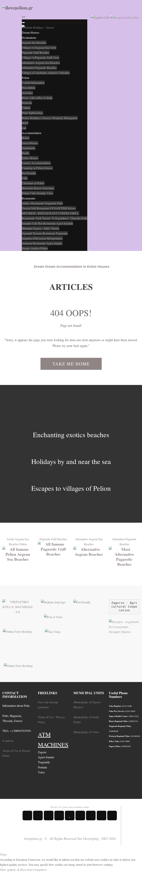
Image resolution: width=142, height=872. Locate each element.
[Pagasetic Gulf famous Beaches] (53, 548)
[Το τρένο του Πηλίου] (53, 602)
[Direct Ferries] (17, 631)
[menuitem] (30, 32)
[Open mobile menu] (23, 16)
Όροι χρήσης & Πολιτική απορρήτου (23, 869)
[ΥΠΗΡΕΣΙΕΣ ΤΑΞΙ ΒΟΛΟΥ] (53, 631)
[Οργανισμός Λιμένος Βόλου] (53, 617)
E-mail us (7, 741)
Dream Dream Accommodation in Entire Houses (71, 266)
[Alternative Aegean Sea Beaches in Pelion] (88, 551)
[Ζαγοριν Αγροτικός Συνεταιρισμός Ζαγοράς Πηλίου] (124, 626)
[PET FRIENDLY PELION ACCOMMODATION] (82, 602)
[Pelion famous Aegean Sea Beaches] (17, 553)
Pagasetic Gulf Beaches (53, 539)
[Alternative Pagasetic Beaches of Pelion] (124, 556)
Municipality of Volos (86, 732)
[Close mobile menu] (23, 22)
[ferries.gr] (18, 665)
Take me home (71, 364)
